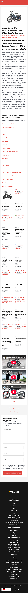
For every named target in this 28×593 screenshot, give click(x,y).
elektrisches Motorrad (14, 517)
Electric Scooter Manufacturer (14, 562)
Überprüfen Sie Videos (14, 537)
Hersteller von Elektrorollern (14, 566)
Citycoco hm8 (14, 520)
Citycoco (14, 532)
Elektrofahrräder (14, 542)
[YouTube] (18, 590)
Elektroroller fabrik (14, 524)
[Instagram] (15, 590)
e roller (3, 134)
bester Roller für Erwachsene (14, 546)
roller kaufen (5, 158)
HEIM (14, 401)
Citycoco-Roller (14, 574)
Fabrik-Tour (14, 564)
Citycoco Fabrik (14, 540)
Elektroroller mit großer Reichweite (14, 522)
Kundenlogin (14, 559)
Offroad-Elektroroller (14, 549)
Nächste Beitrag (14, 412)
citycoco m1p (14, 519)
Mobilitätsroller (14, 578)
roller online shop (6, 162)
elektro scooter (5, 144)
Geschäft (14, 505)
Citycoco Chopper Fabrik (8, 124)
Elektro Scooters (14, 530)
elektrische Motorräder (14, 544)
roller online (5, 141)
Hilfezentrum (14, 510)
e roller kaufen (5, 155)
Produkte (21, 35)
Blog (14, 557)
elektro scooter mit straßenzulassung (11, 172)
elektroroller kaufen (7, 165)
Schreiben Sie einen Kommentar (10, 35)
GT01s (14, 535)
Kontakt (14, 508)
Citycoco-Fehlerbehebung (8, 186)
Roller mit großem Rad (14, 547)
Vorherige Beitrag (14, 408)
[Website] (13, 460)
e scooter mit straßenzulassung (10, 151)
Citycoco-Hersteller (14, 567)
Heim (14, 503)
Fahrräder (14, 534)
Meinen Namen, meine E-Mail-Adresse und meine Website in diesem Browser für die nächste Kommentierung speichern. (14, 467)
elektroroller (5, 137)
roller (3, 131)
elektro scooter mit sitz (8, 176)
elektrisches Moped (14, 576)
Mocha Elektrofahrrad (7, 182)
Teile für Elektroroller (14, 573)
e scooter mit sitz (6, 169)
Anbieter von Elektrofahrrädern (14, 569)
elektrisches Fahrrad (14, 515)
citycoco (14, 513)
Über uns (14, 506)
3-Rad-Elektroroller (14, 551)
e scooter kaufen (6, 148)
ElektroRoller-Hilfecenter (8, 127)
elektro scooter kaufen (7, 179)
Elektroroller (14, 512)
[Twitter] (12, 590)
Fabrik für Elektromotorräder (14, 571)
